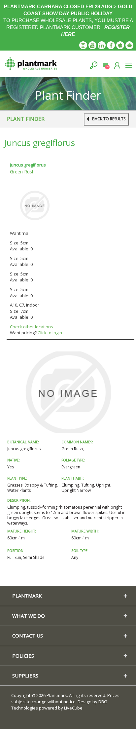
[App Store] (120, 45)
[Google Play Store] (129, 45)
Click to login (50, 333)
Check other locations (31, 327)
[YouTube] (92, 45)
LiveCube (73, 708)
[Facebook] (111, 45)
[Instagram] (83, 45)
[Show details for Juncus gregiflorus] (34, 205)
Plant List (105, 65)
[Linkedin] (102, 45)
